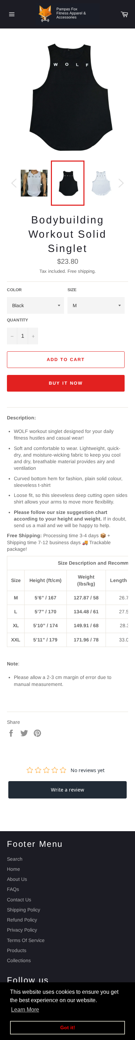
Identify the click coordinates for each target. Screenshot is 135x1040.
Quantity (17, 320)
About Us (17, 879)
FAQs (13, 889)
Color (14, 289)
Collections (19, 960)
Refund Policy (22, 920)
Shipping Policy (23, 909)
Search (14, 859)
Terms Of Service (26, 940)
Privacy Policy (22, 930)
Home (13, 869)
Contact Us (19, 899)
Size (72, 289)
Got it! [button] (67, 1027)
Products (16, 950)
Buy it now (66, 383)
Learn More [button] (25, 1010)
